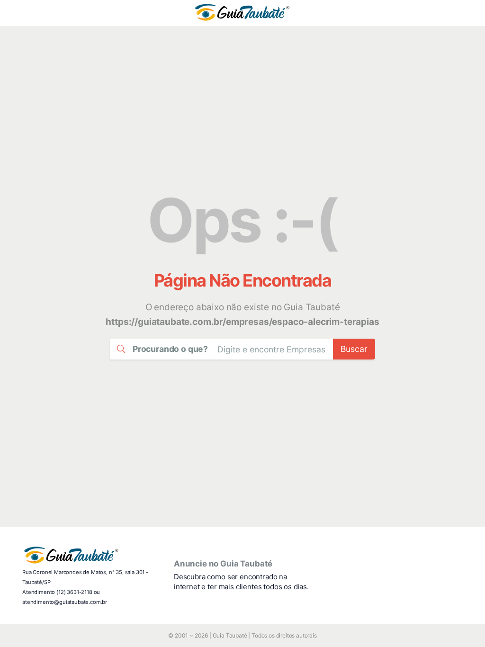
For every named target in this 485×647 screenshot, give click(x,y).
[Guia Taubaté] (242, 13)
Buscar (354, 349)
